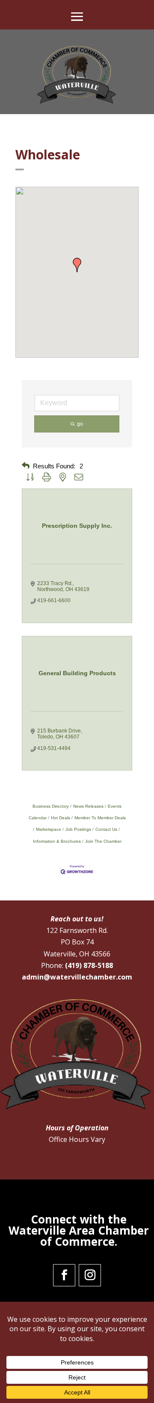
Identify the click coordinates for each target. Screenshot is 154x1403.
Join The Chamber (103, 841)
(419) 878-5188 (89, 965)
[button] (77, 265)
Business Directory (51, 806)
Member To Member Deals (100, 817)
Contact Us (106, 829)
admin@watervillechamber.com (77, 977)
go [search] (80, 424)
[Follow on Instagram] (90, 1275)
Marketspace (48, 829)
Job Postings (78, 829)
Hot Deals (60, 817)
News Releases (88, 806)
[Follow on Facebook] (64, 1275)
